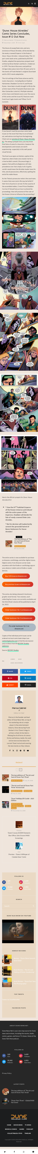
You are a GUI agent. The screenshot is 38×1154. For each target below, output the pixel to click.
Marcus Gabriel (8, 40)
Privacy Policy (7, 1073)
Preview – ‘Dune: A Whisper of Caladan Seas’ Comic (19, 854)
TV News (28, 1125)
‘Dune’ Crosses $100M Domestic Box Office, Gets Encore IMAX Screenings (19, 834)
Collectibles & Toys (17, 806)
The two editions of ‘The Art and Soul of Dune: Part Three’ (23, 541)
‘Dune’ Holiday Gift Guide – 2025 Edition (22, 799)
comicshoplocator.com (9, 641)
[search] (33, 906)
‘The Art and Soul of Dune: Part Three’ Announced (22, 786)
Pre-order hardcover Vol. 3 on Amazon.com (19, 627)
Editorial (28, 806)
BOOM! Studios (13, 650)
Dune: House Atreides (17, 662)
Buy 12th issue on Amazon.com (16, 576)
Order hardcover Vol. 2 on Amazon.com (18, 618)
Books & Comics (21, 40)
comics (13, 659)
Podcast (29, 1129)
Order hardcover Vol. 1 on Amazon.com (18, 610)
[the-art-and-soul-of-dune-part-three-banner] (8, 543)
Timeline (28, 1133)
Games (14, 808)
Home (9, 1125)
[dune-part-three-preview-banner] (5, 1101)
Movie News (28, 791)
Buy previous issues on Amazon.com (17, 584)
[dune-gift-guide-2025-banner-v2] (5, 804)
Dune (20, 659)
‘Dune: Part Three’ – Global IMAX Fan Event (22, 1101)
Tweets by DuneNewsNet (11, 999)
